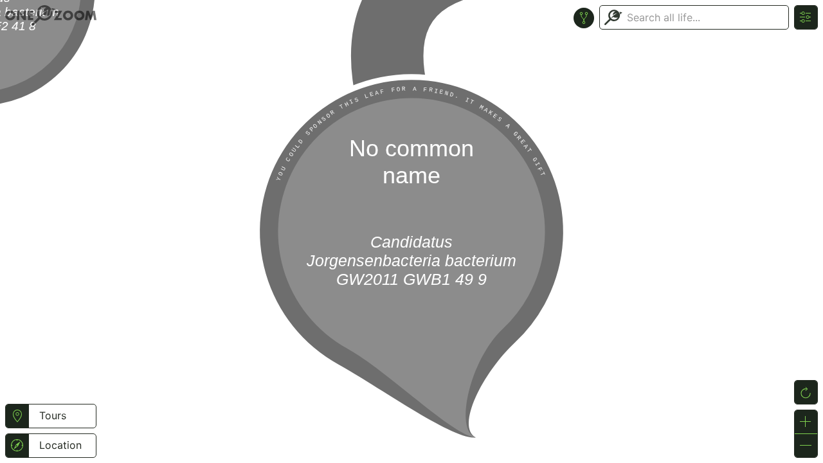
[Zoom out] (806, 445)
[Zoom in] (806, 421)
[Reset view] (806, 392)
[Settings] (806, 17)
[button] (17, 416)
